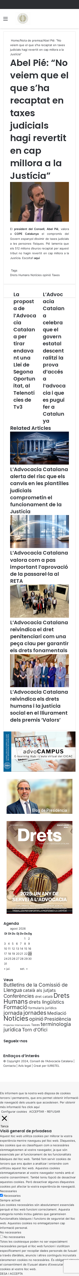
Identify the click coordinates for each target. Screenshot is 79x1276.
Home (14, 40)
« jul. (7, 968)
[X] (1, 1075)
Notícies (36, 275)
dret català (44, 996)
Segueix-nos (15, 1041)
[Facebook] (0, 1075)
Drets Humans (20, 275)
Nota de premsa (31, 40)
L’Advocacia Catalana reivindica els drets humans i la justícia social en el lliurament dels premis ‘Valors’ (39, 706)
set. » (24, 968)
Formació (15, 1007)
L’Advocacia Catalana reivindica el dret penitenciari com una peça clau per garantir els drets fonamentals (39, 636)
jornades (34, 1012)
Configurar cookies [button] (14, 1111)
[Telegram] (3, 1075)
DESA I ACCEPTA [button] (11, 1273)
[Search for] (73, 20)
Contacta (9, 1065)
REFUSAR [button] (53, 1111)
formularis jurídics (42, 1008)
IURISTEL (53, 1065)
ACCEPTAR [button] (36, 1111)
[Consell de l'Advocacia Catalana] (22, 18)
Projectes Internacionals (17, 1025)
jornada (13, 1013)
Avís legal (24, 1065)
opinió (47, 275)
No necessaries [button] (10, 1232)
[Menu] (5, 20)
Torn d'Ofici (34, 1029)
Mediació (56, 1013)
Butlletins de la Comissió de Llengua (36, 987)
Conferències (19, 996)
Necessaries (12, 1195)
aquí (37, 1107)
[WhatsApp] (2, 1075)
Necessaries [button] (8, 1191)
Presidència (57, 1019)
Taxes (56, 275)
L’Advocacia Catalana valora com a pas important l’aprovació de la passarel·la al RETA (39, 566)
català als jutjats (39, 990)
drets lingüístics (46, 1002)
